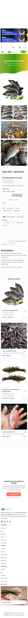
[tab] (11, 241)
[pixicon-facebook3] (2, 522)
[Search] (25, 48)
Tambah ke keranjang (17, 195)
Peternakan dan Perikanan (16, 63)
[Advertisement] (14, 14)
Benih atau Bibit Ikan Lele (9, 351)
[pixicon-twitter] (4, 522)
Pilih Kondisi (6, 189)
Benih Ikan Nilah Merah (8, 432)
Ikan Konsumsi (10, 208)
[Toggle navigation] (2, 52)
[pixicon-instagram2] (7, 522)
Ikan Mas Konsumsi (7, 210)
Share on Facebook (10, 216)
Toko (6, 63)
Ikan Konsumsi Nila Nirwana (10, 310)
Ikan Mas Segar (17, 210)
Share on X (21, 216)
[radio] (4, 191)
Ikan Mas (17, 208)
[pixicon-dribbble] (10, 522)
